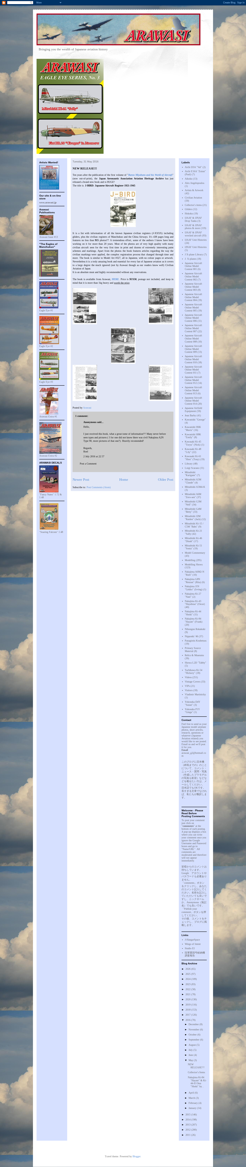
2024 (188, 979)
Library (189, 463)
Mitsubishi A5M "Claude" (193, 481)
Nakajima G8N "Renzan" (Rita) (193, 581)
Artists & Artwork (194, 190)
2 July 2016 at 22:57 (93, 456)
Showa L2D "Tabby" (195, 662)
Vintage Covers (192, 681)
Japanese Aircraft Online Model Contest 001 (193, 266)
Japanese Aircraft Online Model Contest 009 (193, 349)
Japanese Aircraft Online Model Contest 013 (193, 390)
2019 (188, 1004)
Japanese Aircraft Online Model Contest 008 (193, 338)
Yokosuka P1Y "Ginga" (192, 711)
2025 (188, 974)
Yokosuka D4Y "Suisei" (192, 703)
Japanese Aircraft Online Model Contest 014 (193, 400)
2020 (188, 999)
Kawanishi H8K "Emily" (193, 436)
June (191, 1055)
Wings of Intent (193, 944)
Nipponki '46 (191, 636)
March (192, 1098)
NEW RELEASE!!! (196, 1066)
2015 (188, 1114)
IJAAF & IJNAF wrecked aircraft (193, 234)
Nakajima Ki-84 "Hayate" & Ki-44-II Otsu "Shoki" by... (197, 1082)
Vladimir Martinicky (195, 694)
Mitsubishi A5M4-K (195, 487)
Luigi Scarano (192, 468)
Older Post (165, 479)
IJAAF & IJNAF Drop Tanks (193, 219)
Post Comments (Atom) (99, 487)
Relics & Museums (194, 655)
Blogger (136, 1156)
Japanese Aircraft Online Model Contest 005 (193, 307)
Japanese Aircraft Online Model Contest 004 (193, 297)
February (193, 1103)
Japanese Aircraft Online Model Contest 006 (193, 318)
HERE (115, 279)
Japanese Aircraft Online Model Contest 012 (193, 380)
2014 (188, 1119)
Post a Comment (88, 463)
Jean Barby (190, 415)
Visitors (189, 690)
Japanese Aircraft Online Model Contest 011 (193, 369)
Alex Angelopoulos (194, 183)
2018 (188, 1009)
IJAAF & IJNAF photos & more (193, 227)
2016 (188, 1020)
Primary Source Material (193, 650)
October (193, 1034)
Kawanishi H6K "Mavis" (193, 428)
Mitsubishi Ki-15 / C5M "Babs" (194, 525)
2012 (188, 1129)
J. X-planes (190, 259)
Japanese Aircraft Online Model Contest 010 (193, 359)
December (194, 1024)
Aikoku (188, 178)
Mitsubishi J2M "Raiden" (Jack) (193, 518)
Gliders (188, 209)
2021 (188, 994)
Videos (188, 677)
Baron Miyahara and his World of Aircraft (150, 175)
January (193, 1108)
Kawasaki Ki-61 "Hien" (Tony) (193, 458)
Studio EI (190, 948)
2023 (188, 984)
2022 (188, 989)
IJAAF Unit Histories (196, 240)
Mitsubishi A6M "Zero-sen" (193, 496)
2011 (188, 1135)
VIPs (187, 686)
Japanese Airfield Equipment (193, 410)
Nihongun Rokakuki (195, 629)
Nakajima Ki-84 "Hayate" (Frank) (193, 620)
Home (123, 479)
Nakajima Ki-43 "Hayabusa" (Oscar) (195, 603)
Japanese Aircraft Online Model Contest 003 (193, 286)
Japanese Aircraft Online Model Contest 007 (193, 328)
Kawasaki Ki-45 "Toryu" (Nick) (193, 443)
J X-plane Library (194, 254)
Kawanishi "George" (195, 419)
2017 (188, 1014)
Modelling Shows (194, 564)
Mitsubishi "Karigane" (190, 474)
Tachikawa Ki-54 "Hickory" (193, 672)
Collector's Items (196, 1072)
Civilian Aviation (193, 197)
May (191, 1060)
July (191, 1050)
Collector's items (193, 205)
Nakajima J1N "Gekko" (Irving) (193, 588)
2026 (188, 969)
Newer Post (81, 479)
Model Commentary (195, 552)
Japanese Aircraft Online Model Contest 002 (193, 276)
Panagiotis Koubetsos (195, 640)
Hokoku (189, 213)
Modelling (190, 560)
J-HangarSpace (192, 939)
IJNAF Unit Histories (196, 247)
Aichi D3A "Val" (193, 167)
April (192, 1092)
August (192, 1045)
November (194, 1029)
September (194, 1039)
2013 (188, 1124)
